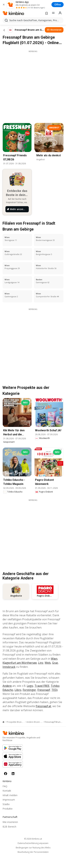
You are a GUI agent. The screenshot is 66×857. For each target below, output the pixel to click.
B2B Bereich (9, 826)
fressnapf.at (43, 706)
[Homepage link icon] (3, 722)
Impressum (9, 799)
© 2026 (33, 838)
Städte (6, 804)
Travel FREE (42, 686)
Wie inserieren (10, 822)
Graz (55, 663)
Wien (54, 659)
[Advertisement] (33, 86)
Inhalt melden (10, 795)
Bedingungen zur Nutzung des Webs (33, 847)
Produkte (8, 808)
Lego (30, 686)
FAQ (5, 786)
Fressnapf (43, 690)
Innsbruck (9, 667)
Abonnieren (55, 29)
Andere (7, 686)
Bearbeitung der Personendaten (33, 852)
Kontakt (7, 790)
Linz (40, 663)
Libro (18, 690)
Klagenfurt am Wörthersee (20, 663)
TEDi (54, 690)
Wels (48, 663)
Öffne (57, 4)
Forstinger (29, 690)
